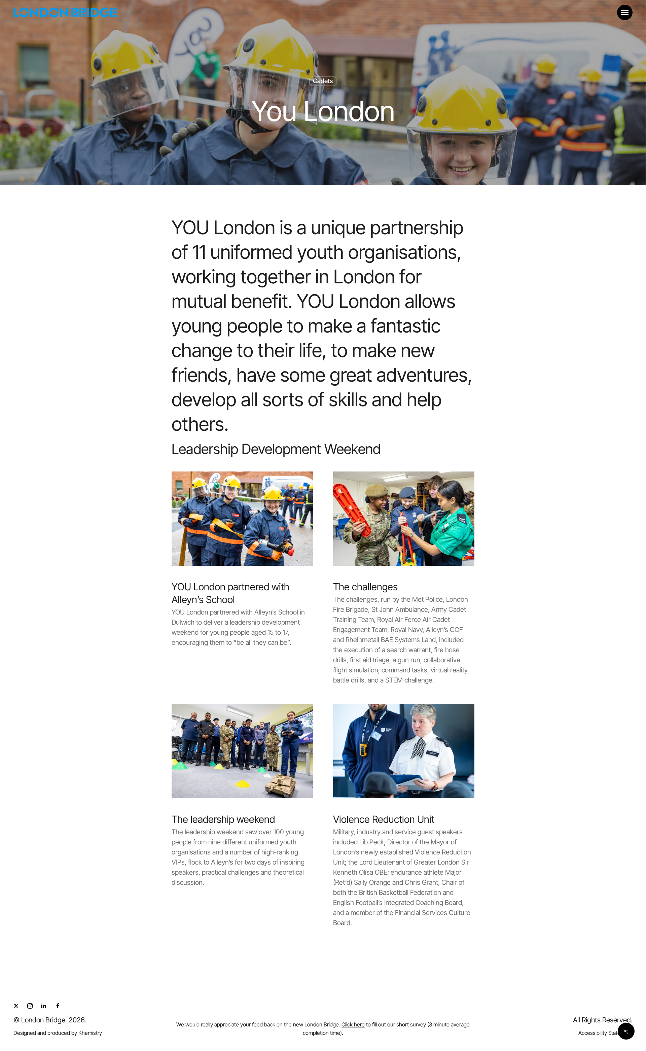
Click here (353, 1024)
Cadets (323, 81)
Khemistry (90, 1032)
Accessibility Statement (605, 1032)
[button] (625, 12)
